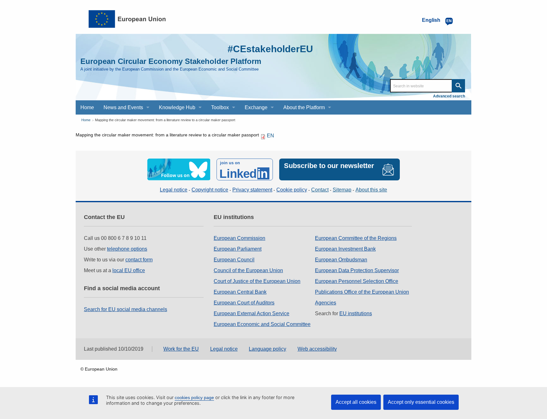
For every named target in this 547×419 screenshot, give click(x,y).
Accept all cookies (356, 402)
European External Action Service (251, 313)
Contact (320, 189)
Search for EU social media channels (125, 309)
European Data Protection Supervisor (357, 270)
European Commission (239, 238)
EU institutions (355, 313)
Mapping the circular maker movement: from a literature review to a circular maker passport (165, 120)
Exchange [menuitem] (256, 107)
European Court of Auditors (244, 302)
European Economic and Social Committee (262, 324)
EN (270, 135)
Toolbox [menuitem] (220, 107)
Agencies (325, 302)
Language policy (267, 349)
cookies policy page (194, 397)
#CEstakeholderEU (270, 49)
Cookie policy (291, 189)
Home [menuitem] (87, 107)
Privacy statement (252, 189)
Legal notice (173, 189)
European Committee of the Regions (356, 238)
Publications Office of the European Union (362, 292)
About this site (371, 189)
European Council (234, 259)
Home (86, 120)
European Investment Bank (345, 249)
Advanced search (449, 96)
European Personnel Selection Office (356, 281)
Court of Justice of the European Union (257, 281)
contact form (139, 259)
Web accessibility (317, 349)
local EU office (128, 270)
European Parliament (237, 249)
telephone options (127, 249)
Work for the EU (181, 349)
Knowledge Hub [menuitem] (177, 107)
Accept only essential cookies (421, 402)
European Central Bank (240, 292)
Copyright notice (210, 189)
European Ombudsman (341, 259)
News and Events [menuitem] (123, 107)
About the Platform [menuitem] (304, 107)
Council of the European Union (248, 270)
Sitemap (342, 189)
